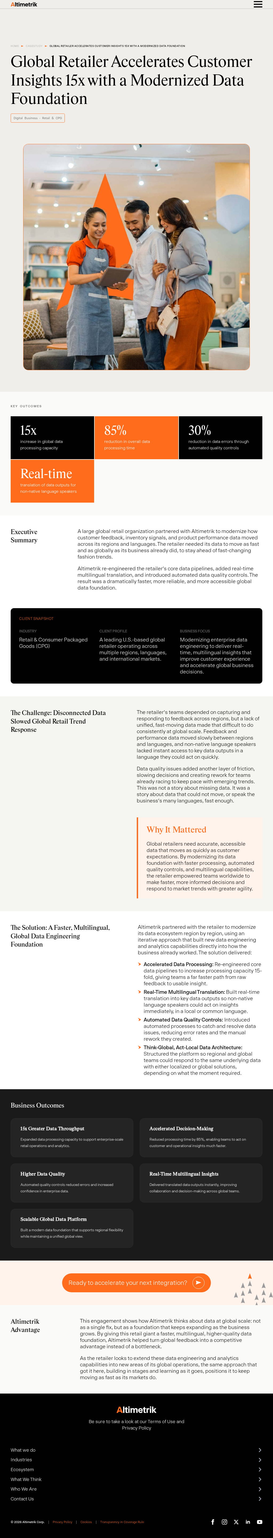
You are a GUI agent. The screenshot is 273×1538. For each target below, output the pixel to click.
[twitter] (236, 1522)
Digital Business (26, 118)
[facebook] (212, 1522)
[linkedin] (248, 1522)
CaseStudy (34, 46)
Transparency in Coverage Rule (122, 1522)
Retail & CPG (52, 118)
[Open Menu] (258, 4)
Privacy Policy (62, 1522)
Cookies (86, 1522)
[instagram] (224, 1522)
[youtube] (259, 1522)
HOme (15, 46)
